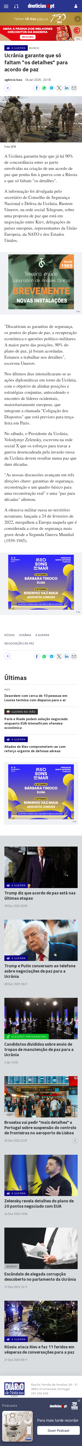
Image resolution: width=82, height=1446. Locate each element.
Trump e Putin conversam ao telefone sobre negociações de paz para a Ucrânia (39, 971)
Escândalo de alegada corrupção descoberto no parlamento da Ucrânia (40, 1276)
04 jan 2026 (38, 79)
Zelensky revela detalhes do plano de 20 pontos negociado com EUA (39, 1203)
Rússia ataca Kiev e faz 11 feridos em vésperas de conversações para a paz (39, 1349)
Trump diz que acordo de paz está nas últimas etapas (39, 895)
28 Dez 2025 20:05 (15, 906)
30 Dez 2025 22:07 (15, 1140)
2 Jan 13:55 (11, 1062)
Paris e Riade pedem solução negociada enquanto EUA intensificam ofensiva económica (36, 723)
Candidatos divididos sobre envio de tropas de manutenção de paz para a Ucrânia (39, 1049)
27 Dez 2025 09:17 (15, 1360)
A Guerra (42, 635)
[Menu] (6, 6)
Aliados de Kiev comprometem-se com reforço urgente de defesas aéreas (35, 749)
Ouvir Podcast (59, 1430)
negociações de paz (19, 643)
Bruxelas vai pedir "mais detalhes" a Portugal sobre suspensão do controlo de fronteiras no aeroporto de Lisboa (40, 1127)
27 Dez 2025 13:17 (15, 1287)
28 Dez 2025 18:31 (15, 984)
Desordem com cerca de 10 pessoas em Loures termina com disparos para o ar (35, 698)
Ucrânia (25, 635)
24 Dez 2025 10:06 (15, 1214)
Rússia (9, 635)
